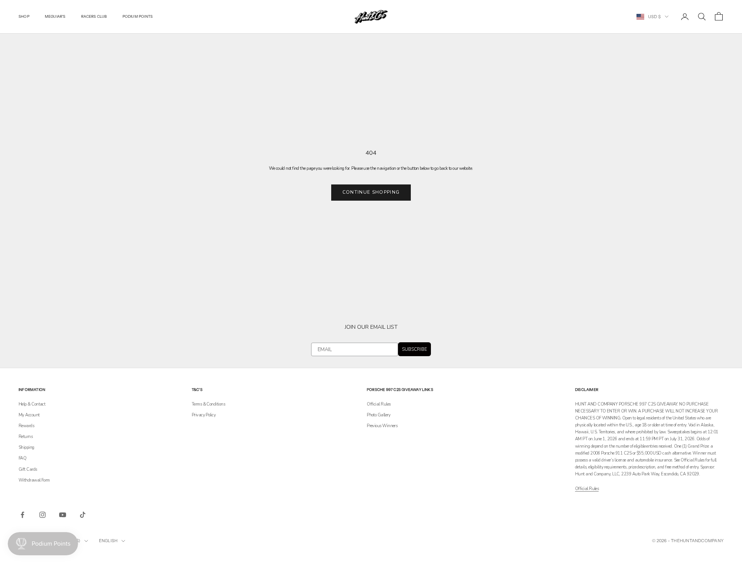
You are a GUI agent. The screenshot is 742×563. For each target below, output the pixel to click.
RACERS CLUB (94, 16)
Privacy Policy (204, 415)
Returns (25, 437)
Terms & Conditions (208, 404)
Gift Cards (28, 469)
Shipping (26, 447)
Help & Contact (32, 404)
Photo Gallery (378, 415)
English (108, 540)
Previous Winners (382, 426)
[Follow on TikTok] (83, 515)
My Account (29, 415)
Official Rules (378, 404)
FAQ (22, 458)
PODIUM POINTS (138, 16)
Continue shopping (371, 192)
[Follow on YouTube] (62, 515)
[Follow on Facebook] (22, 515)
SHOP (24, 16)
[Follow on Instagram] (42, 515)
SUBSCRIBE (414, 349)
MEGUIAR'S (55, 16)
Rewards (26, 426)
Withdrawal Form (34, 480)
